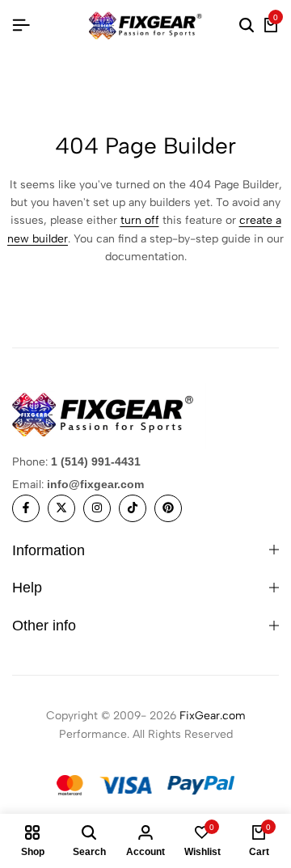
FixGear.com (212, 716)
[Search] (246, 26)
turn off (139, 220)
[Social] (26, 508)
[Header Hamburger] (21, 25)
